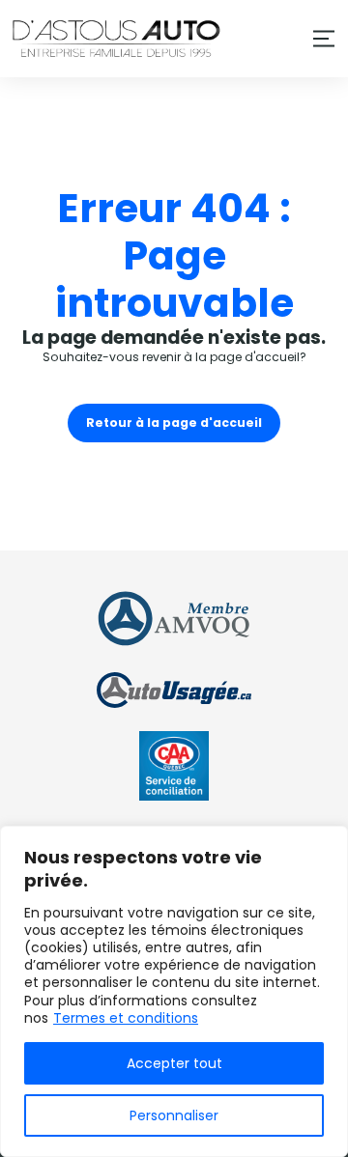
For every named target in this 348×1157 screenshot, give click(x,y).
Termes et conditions (125, 1018)
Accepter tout (174, 1063)
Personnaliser (174, 1115)
